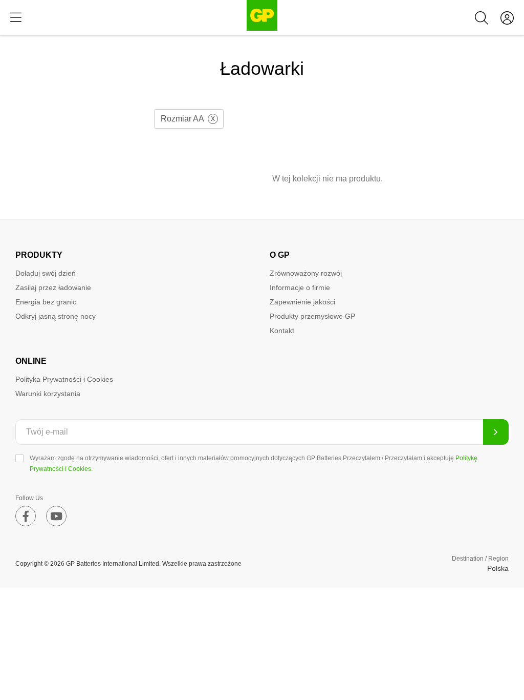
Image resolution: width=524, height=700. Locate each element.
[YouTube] (56, 516)
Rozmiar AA (182, 118)
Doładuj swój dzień (45, 273)
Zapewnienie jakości (302, 302)
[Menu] (15, 18)
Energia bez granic (45, 302)
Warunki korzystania (47, 393)
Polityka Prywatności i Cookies (64, 379)
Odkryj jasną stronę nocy (55, 316)
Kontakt (282, 330)
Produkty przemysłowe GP (312, 316)
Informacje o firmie (300, 287)
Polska (498, 568)
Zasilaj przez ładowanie (53, 287)
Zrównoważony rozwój (306, 273)
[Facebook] (25, 516)
